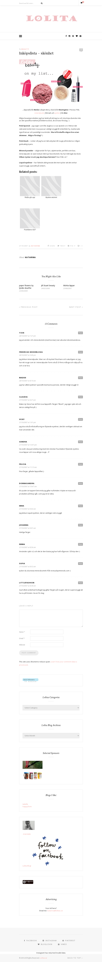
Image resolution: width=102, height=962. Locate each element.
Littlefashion (26, 582)
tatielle (25, 804)
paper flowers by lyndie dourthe (26, 286)
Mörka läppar (69, 285)
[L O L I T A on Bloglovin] (30, 681)
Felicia (22, 464)
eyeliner (57, 113)
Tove (21, 333)
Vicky (22, 419)
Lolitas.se (43, 958)
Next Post (75, 307)
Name (22, 632)
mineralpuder (39, 113)
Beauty (25, 49)
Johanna (23, 525)
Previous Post (29, 307)
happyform (27, 806)
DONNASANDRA (26, 483)
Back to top (75, 958)
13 (81, 50)
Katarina (35, 246)
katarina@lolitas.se (55, 910)
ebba (21, 506)
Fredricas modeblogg (31, 352)
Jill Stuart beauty (48, 285)
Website (22, 645)
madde (22, 377)
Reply (80, 333)
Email (22, 638)
